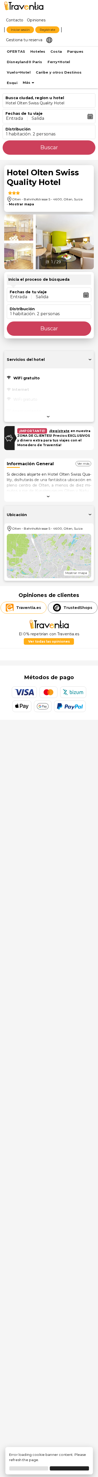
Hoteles (37, 51)
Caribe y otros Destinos (59, 72)
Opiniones (36, 20)
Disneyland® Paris (24, 62)
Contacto (14, 20)
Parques (75, 51)
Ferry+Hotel (59, 62)
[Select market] (49, 39)
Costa (56, 51)
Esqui (12, 83)
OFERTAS (16, 51)
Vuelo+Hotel (19, 72)
